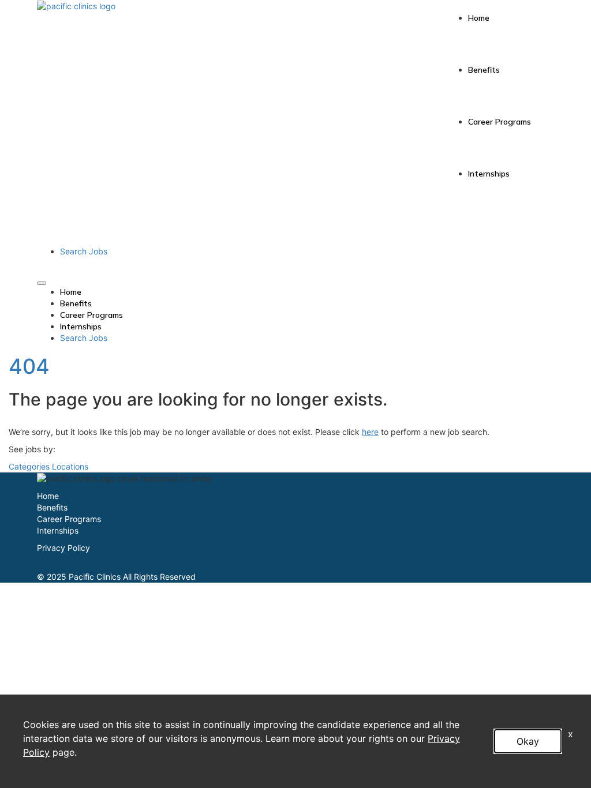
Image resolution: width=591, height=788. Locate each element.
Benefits (484, 70)
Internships (489, 173)
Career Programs (499, 122)
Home (478, 18)
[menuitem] (307, 292)
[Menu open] (41, 283)
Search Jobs (83, 251)
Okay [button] (528, 741)
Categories (29, 466)
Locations (70, 466)
